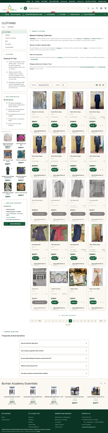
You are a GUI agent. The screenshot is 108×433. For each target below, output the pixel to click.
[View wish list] (97, 8)
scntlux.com (80, 1)
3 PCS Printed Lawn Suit (21, 144)
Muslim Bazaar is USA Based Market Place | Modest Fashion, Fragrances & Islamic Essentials (26, 429)
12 (81, 321)
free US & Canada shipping (87, 67)
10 (74, 321)
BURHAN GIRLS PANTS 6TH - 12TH (54, 396)
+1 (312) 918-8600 (98, 422)
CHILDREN (8, 44)
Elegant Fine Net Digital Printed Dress (8, 177)
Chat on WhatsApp (15, 223)
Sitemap (30, 422)
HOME (28, 1)
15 (91, 321)
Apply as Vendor (59, 424)
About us (30, 417)
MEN (6, 41)
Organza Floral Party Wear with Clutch (8, 144)
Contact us (31, 419)
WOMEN (7, 35)
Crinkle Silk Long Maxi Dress (8, 193)
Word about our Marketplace (62, 417)
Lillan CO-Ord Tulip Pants (8, 160)
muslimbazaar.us (40, 131)
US (32, 1)
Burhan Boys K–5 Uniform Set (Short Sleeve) (74, 396)
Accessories (34, 59)
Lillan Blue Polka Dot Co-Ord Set (21, 177)
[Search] (88, 8)
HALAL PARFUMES (54, 1)
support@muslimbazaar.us (13, 219)
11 (77, 321)
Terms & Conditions (33, 427)
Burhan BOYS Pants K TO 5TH (12, 396)
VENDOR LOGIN (102, 1)
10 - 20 (68, 324)
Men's (85, 48)
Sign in (3, 417)
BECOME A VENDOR (91, 1)
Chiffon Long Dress (21, 160)
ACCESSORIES (9, 47)
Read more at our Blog (61, 419)
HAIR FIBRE (44, 1)
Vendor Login (58, 427)
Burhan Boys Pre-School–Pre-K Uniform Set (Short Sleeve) (95, 396)
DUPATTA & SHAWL (10, 38)
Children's (60, 57)
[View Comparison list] (92, 8)
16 (95, 321)
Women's (59, 48)
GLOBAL (37, 1)
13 (84, 321)
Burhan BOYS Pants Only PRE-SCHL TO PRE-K (33, 396)
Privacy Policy (32, 424)
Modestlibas (72, 1)
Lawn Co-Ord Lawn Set (21, 192)
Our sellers (58, 422)
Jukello (38, 431)
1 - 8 (32, 321)
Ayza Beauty (64, 1)
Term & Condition (10, 217)
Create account (6, 419)
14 (88, 321)
